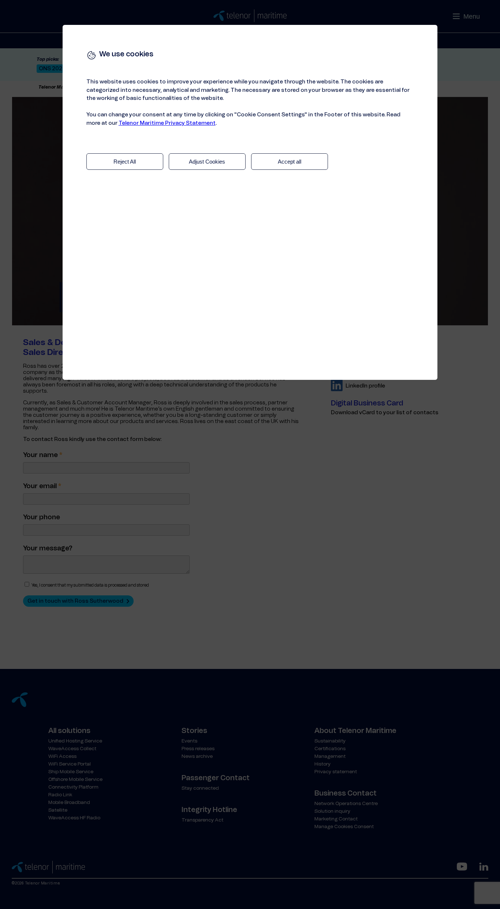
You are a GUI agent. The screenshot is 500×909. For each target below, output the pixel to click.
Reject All (124, 161)
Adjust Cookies (207, 161)
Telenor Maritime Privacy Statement (167, 123)
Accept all (289, 161)
